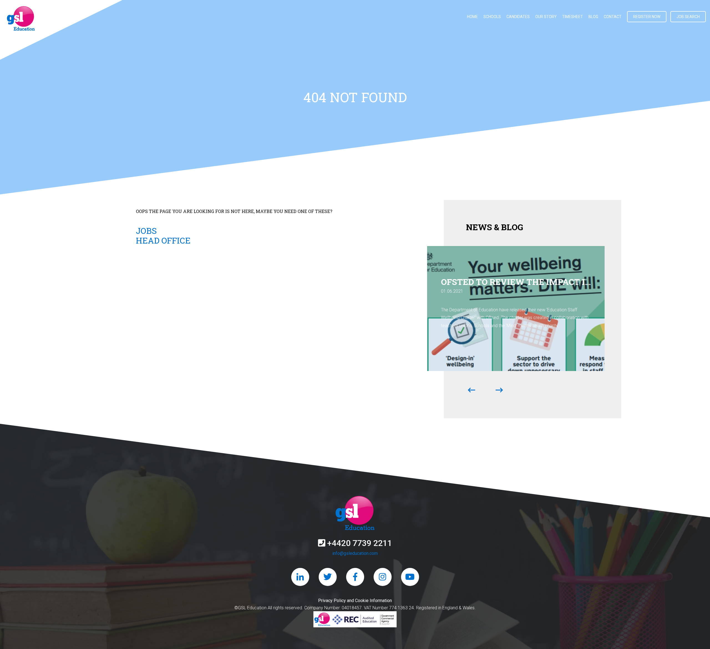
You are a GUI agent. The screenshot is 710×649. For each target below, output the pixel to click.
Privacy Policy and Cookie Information (355, 600)
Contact (613, 16)
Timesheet (572, 16)
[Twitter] (328, 577)
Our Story (546, 16)
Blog (593, 16)
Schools (492, 16)
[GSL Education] (21, 19)
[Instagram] (383, 577)
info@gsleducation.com (355, 553)
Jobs (146, 230)
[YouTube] (410, 577)
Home (472, 16)
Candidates (518, 16)
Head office (163, 240)
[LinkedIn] (300, 577)
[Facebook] (355, 577)
